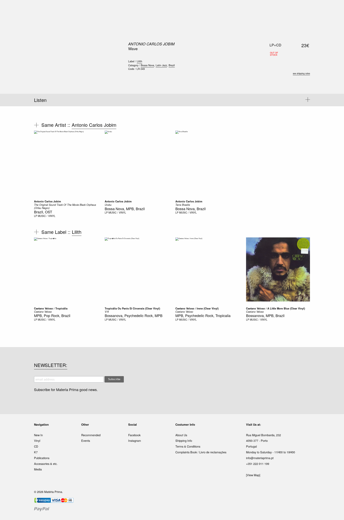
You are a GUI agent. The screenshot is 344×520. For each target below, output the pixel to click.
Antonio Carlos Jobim (151, 43)
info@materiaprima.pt (260, 458)
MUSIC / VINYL (46, 216)
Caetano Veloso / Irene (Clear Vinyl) (197, 308)
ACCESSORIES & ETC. (174, 7)
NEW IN (114, 7)
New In (38, 435)
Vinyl (37, 440)
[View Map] (253, 475)
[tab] (172, 100)
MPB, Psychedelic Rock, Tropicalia (203, 315)
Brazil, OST (43, 211)
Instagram (134, 440)
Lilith (139, 61)
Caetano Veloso (43, 311)
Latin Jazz (161, 65)
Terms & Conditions (187, 446)
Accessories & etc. (46, 463)
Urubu (108, 205)
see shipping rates (301, 73)
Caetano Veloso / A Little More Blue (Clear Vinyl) (275, 308)
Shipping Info (183, 440)
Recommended (91, 435)
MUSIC (127, 7)
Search (304, 20)
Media (38, 469)
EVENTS (211, 7)
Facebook (134, 435)
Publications (41, 458)
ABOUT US (228, 7)
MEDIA (197, 7)
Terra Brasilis (182, 205)
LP (35, 216)
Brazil (172, 65)
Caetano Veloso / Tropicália (50, 308)
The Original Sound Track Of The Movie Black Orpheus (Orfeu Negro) (65, 206)
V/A (107, 311)
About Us (181, 435)
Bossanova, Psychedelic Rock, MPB (133, 315)
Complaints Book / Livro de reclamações (200, 452)
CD (36, 446)
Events (85, 440)
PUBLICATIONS (146, 7)
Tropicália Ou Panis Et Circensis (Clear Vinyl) (132, 308)
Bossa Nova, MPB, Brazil (125, 208)
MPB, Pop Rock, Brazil (52, 315)
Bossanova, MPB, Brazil (265, 315)
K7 (36, 452)
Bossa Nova (147, 65)
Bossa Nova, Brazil (190, 208)
